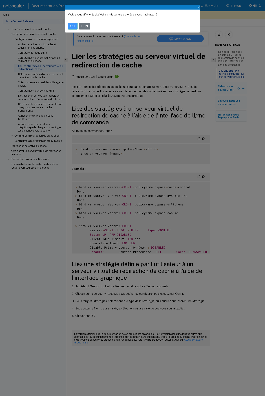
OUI (72, 26)
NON (84, 26)
